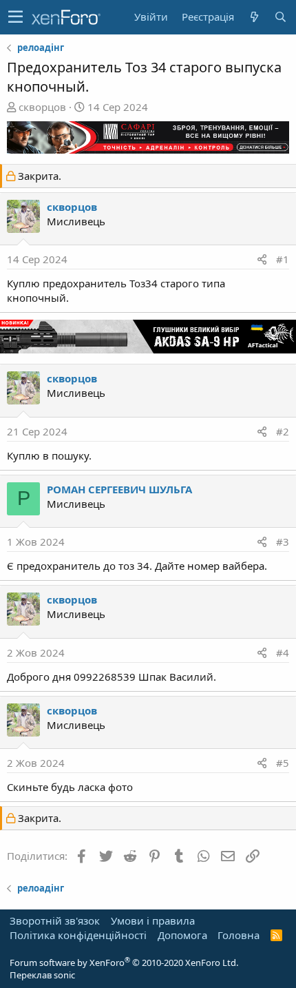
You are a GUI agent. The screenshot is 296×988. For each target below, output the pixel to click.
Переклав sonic (42, 975)
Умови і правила (153, 920)
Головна (239, 935)
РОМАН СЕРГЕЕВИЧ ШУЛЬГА (119, 489)
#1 (282, 259)
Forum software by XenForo (124, 962)
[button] (15, 17)
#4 (282, 652)
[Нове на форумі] (254, 17)
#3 (282, 541)
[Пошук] (280, 17)
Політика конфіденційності (78, 935)
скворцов (42, 107)
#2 (282, 431)
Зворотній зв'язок (55, 920)
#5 (282, 763)
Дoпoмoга (182, 935)
